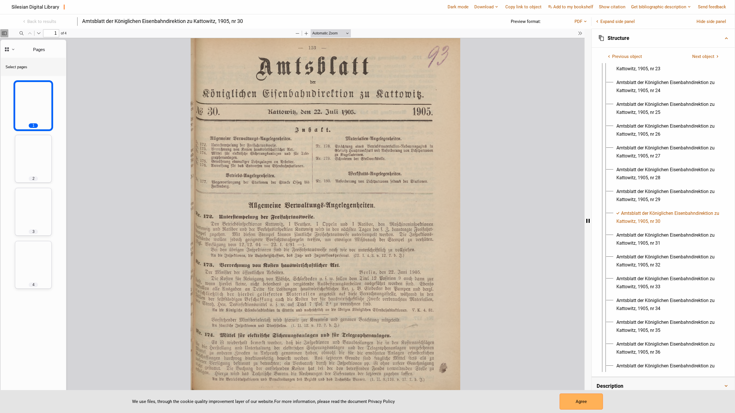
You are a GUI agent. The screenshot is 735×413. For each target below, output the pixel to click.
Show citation (612, 6)
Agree (581, 401)
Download (484, 6)
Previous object (627, 56)
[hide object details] (588, 221)
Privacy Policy (381, 401)
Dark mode (458, 6)
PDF (578, 21)
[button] (663, 38)
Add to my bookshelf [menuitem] (573, 6)
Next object (703, 56)
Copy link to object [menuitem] (523, 6)
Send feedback (712, 6)
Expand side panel (617, 21)
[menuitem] (668, 65)
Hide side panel (711, 21)
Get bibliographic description (658, 6)
